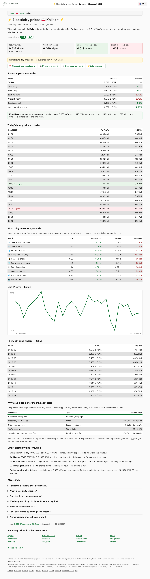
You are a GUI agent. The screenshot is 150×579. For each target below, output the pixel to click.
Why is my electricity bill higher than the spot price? (34, 501)
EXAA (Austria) (30, 564)
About (51, 571)
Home (12, 13)
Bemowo (11, 542)
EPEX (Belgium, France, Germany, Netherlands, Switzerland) (55, 564)
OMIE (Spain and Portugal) (86, 567)
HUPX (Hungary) (133, 564)
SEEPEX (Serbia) (71, 567)
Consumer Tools (68, 571)
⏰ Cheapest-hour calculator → (22, 66)
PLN (23, 37)
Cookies (45, 571)
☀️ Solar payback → (96, 66)
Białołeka (46, 538)
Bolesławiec (81, 542)
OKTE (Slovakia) (101, 567)
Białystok (46, 542)
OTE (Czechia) (103, 564)
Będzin (10, 535)
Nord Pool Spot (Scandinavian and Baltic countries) (24, 567)
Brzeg (112, 535)
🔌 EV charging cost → (49, 66)
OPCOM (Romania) (59, 567)
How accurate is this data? (22, 506)
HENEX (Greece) (122, 564)
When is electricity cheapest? (23, 491)
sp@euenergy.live (14, 561)
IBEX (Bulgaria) (80, 564)
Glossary (17, 571)
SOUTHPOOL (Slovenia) (115, 567)
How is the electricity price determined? (28, 486)
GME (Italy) (112, 564)
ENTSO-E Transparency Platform (26, 524)
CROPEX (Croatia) (92, 564)
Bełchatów (12, 538)
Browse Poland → (15, 548)
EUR (30, 37)
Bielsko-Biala (81, 538)
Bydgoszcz (115, 538)
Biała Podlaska (48, 535)
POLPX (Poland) (47, 567)
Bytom (113, 542)
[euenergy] (10, 3)
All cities (25, 571)
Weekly (31, 571)
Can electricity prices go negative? (26, 496)
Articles (10, 571)
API (76, 571)
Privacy (38, 571)
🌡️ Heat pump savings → (73, 66)
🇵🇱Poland (20, 13)
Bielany (79, 535)
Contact (58, 571)
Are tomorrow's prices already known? (28, 517)
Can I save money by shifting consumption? (30, 512)
